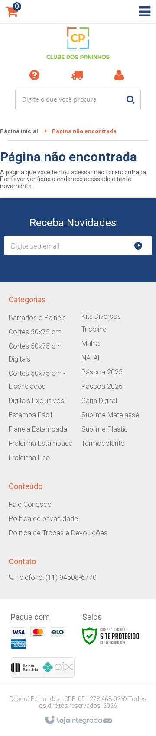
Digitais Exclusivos (36, 401)
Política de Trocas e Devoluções (58, 533)
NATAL (91, 358)
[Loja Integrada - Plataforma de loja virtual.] (78, 720)
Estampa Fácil (30, 415)
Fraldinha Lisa (29, 458)
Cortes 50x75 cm (35, 332)
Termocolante (102, 443)
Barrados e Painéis (37, 318)
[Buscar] (130, 99)
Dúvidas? (36, 75)
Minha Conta (120, 75)
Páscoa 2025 (102, 372)
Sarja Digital (99, 401)
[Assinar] (142, 245)
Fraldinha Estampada (41, 443)
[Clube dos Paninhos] (78, 43)
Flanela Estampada (38, 429)
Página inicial (19, 131)
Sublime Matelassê (110, 415)
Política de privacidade (43, 519)
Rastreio (78, 75)
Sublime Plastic (104, 429)
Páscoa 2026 (102, 386)
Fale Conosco (30, 504)
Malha (90, 343)
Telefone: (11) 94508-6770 (55, 577)
